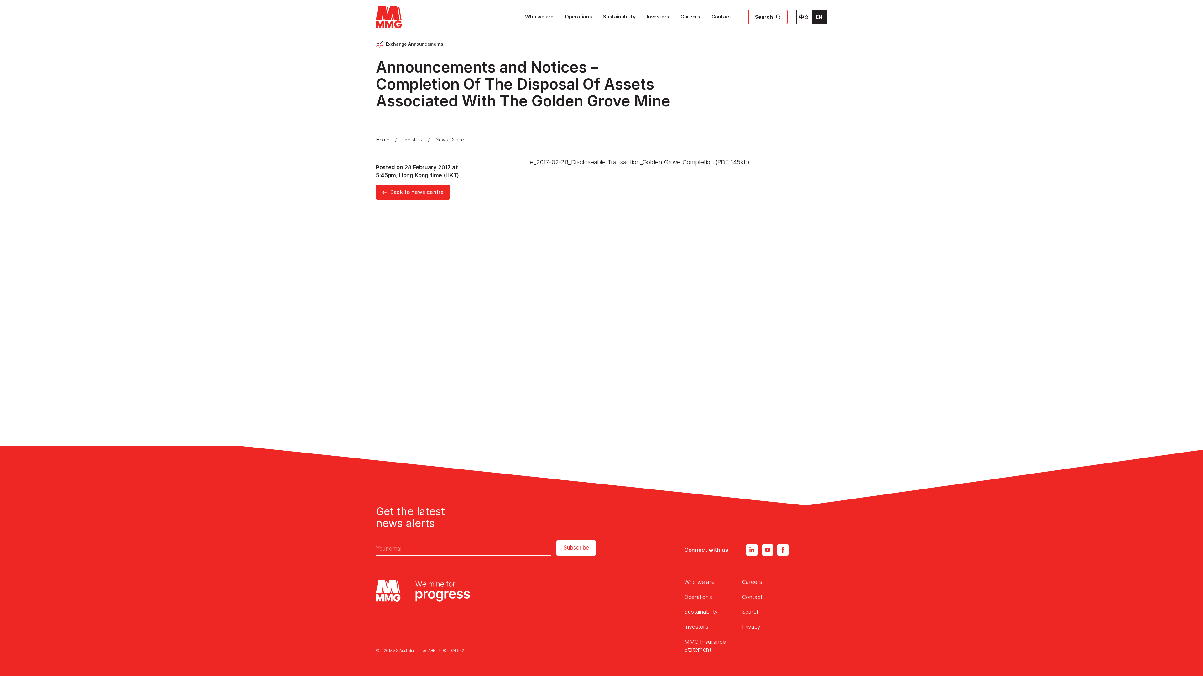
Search (751, 611)
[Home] (389, 17)
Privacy (751, 626)
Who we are (699, 582)
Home (382, 139)
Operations (698, 597)
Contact (752, 597)
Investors (412, 139)
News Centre (449, 139)
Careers (752, 582)
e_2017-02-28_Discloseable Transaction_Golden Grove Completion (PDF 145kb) (639, 162)
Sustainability (701, 611)
